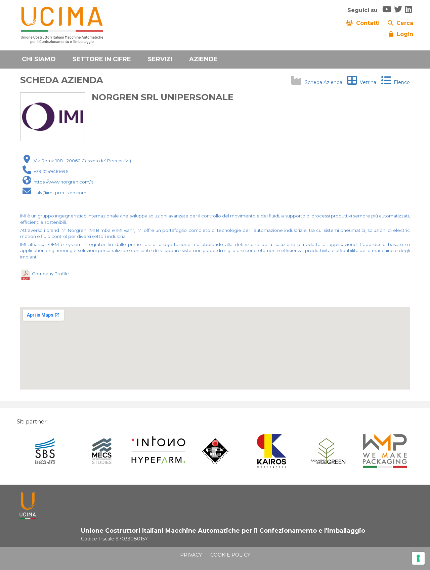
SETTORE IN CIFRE (102, 59)
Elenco (400, 82)
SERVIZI (160, 59)
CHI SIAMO (39, 59)
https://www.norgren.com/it (63, 182)
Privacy (191, 555)
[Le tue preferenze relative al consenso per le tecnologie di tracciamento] (418, 558)
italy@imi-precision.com (60, 192)
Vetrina (366, 82)
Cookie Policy (230, 555)
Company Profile (50, 273)
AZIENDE (203, 59)
